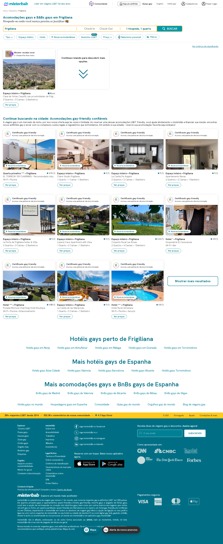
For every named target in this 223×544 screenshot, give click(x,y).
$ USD (166, 415)
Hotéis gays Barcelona (111, 370)
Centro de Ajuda (64, 489)
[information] (12, 54)
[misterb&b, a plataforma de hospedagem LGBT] (15, 4)
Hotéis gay (171, 4)
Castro (92, 508)
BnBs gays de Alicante (113, 393)
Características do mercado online (58, 468)
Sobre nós (50, 428)
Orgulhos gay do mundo (161, 404)
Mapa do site (69, 529)
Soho (33, 508)
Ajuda (191, 415)
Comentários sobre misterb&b (54, 474)
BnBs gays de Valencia (80, 393)
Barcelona (78, 508)
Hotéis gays (23, 443)
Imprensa (50, 439)
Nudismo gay (23, 450)
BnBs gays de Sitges (175, 393)
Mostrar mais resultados (193, 281)
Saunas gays (23, 436)
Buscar (172, 28)
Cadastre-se (192, 4)
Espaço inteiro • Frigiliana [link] (16, 93)
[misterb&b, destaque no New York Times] (169, 460)
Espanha (13, 11)
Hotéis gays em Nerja (38, 347)
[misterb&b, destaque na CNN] (141, 451)
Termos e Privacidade (56, 456)
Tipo (7, 37)
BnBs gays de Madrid (48, 393)
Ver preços (10, 105)
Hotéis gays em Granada (142, 347)
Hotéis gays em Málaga (108, 347)
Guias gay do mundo (128, 404)
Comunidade (100, 3)
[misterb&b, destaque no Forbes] (194, 460)
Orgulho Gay (23, 447)
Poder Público (52, 483)
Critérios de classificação (57, 463)
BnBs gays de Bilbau (145, 393)
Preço (106, 37)
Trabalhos (50, 436)
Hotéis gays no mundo (30, 404)
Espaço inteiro (26, 37)
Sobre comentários (54, 460)
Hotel (42, 37)
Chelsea (27, 510)
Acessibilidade (52, 432)
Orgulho (159, 4)
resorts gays (97, 502)
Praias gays (23, 432)
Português (179, 415)
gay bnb (108, 513)
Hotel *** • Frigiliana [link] (13, 304)
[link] (49, 87)
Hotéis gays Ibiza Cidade (46, 370)
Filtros (153, 37)
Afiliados (49, 443)
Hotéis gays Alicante (142, 370)
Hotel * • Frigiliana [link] (175, 239)
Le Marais (123, 508)
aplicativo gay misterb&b (99, 515)
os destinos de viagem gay (78, 510)
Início (5, 11)
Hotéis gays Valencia (79, 370)
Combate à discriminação (29, 473)
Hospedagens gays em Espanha (69, 404)
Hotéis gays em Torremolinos (180, 347)
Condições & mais (208, 415)
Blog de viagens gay (194, 404)
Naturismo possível (131, 37)
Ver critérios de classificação (205, 46)
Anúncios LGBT (89, 37)
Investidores (51, 447)
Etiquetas (22, 454)
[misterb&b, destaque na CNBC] (165, 451)
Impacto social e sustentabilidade (25, 464)
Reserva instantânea (64, 37)
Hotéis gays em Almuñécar (72, 347)
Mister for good (25, 470)
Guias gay (147, 3)
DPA (47, 479)
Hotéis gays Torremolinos (176, 370)
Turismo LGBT (24, 428)
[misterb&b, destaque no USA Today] (145, 460)
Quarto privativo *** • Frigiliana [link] (19, 173)
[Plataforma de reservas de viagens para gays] (28, 495)
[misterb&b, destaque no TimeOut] (190, 450)
